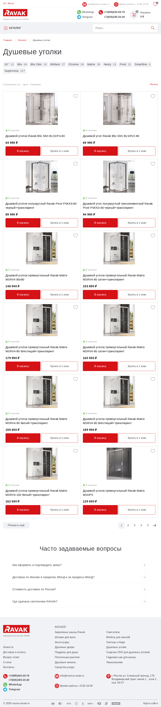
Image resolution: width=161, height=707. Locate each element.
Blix (22, 64)
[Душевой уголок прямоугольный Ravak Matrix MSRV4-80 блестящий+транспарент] (41, 320)
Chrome (76, 64)
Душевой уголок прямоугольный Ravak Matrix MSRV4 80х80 (36, 277)
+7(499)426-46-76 (114, 12)
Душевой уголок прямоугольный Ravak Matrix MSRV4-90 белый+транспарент (36, 421)
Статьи (7, 662)
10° (9, 64)
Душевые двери (64, 647)
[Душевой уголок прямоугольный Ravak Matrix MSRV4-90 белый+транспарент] (41, 391)
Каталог (15, 28)
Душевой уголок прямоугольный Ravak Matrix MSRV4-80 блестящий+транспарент (36, 349)
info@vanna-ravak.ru (99, 4)
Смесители (113, 632)
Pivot (125, 64)
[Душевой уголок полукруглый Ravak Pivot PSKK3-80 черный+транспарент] (41, 176)
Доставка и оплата (14, 652)
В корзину (23, 151)
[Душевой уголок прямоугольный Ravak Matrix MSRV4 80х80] (41, 248)
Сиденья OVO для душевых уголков (128, 652)
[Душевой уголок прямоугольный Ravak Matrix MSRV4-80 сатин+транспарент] (119, 248)
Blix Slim (39, 64)
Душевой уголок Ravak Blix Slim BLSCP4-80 (35, 136)
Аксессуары (62, 642)
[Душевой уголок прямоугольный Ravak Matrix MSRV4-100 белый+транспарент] (41, 463)
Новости (8, 647)
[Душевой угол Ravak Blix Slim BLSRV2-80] (119, 109)
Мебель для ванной (118, 637)
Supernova (14, 70)
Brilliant (57, 64)
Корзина (145, 12)
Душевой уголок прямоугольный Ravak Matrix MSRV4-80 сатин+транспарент (114, 277)
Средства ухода (64, 667)
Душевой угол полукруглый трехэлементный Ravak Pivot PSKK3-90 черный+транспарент (118, 205)
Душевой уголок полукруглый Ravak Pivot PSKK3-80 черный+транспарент (41, 205)
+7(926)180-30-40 (114, 17)
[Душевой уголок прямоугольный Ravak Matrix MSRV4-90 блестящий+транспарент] (119, 391)
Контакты (8, 667)
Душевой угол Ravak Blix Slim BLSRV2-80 (111, 136)
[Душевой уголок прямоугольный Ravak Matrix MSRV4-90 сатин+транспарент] (119, 320)
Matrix (93, 64)
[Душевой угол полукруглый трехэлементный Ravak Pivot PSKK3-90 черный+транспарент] (119, 176)
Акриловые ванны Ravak (70, 632)
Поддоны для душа (66, 652)
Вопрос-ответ (11, 657)
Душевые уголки (116, 647)
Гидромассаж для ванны (121, 657)
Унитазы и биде (115, 642)
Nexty (110, 64)
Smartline (142, 64)
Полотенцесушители (67, 657)
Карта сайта (150, 703)
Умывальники (114, 662)
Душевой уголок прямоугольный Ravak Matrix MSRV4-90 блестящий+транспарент (114, 421)
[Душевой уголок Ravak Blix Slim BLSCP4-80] (41, 109)
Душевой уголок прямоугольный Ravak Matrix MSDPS (114, 492)
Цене (25, 84)
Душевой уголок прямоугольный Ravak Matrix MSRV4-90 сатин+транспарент (114, 349)
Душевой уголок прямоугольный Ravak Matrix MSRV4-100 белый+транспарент (36, 492)
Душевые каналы (65, 662)
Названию (35, 84)
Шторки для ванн (65, 637)
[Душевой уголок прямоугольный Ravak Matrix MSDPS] (119, 463)
